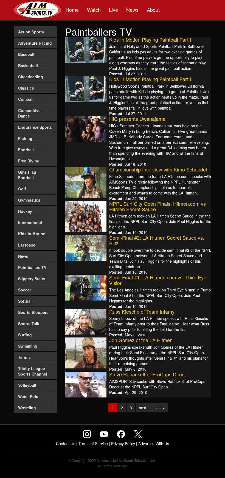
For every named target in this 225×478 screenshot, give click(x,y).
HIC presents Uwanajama (137, 118)
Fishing (25, 138)
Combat (25, 99)
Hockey (25, 211)
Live (113, 9)
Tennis (24, 357)
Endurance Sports (35, 127)
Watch (94, 9)
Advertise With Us (153, 443)
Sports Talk (28, 323)
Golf (22, 188)
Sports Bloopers (33, 312)
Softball (25, 301)
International (30, 222)
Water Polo (28, 396)
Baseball (26, 54)
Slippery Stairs (31, 278)
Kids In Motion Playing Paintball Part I (150, 39)
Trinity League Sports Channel (32, 371)
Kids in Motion (32, 233)
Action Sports (31, 32)
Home (72, 9)
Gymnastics (29, 200)
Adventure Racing (35, 43)
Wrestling (27, 407)
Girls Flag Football (27, 174)
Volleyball (27, 385)
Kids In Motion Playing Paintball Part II (151, 78)
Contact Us (65, 443)
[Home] (37, 10)
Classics (26, 88)
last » (160, 407)
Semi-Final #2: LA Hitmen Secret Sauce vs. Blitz (156, 240)
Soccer (24, 290)
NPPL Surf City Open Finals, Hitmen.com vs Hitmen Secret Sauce (157, 206)
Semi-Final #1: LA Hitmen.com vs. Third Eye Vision (157, 280)
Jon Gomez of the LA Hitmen (141, 340)
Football (26, 149)
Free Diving (29, 161)
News (132, 9)
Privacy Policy (123, 443)
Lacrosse (26, 245)
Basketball (28, 65)
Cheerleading (30, 76)
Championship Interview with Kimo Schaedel (158, 169)
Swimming (27, 346)
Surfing (25, 334)
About (153, 9)
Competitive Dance (29, 113)
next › (144, 407)
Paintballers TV (32, 267)
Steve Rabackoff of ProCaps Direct (147, 374)
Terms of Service (93, 443)
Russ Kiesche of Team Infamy (142, 311)
